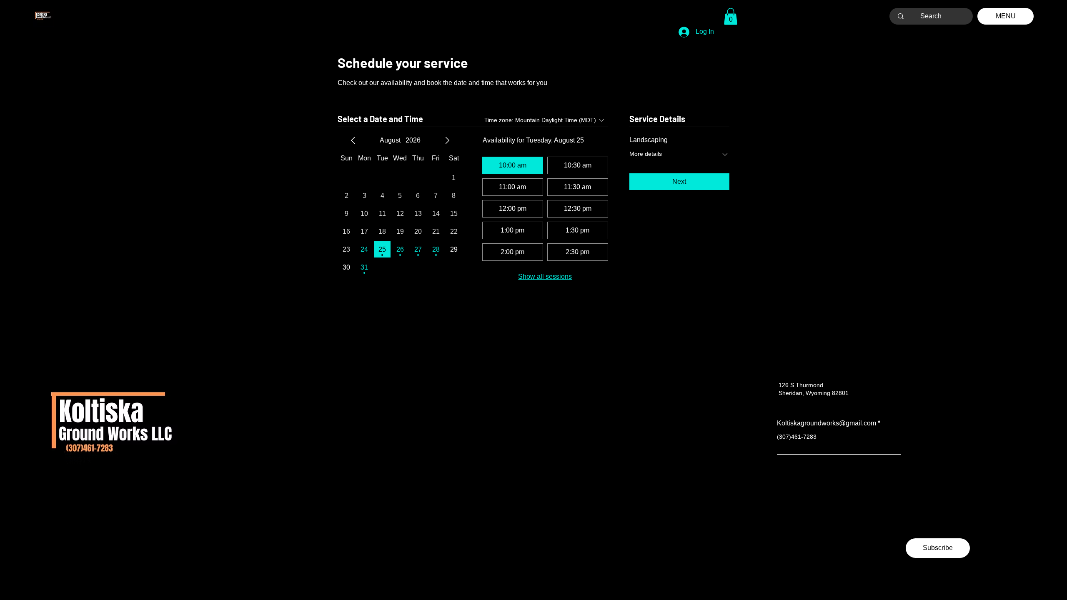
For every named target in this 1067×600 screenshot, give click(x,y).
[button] (731, 16)
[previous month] (353, 140)
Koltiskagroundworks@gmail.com (826, 423)
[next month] (447, 140)
